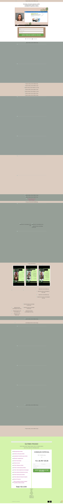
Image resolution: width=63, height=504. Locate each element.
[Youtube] (48, 502)
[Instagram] (51, 502)
